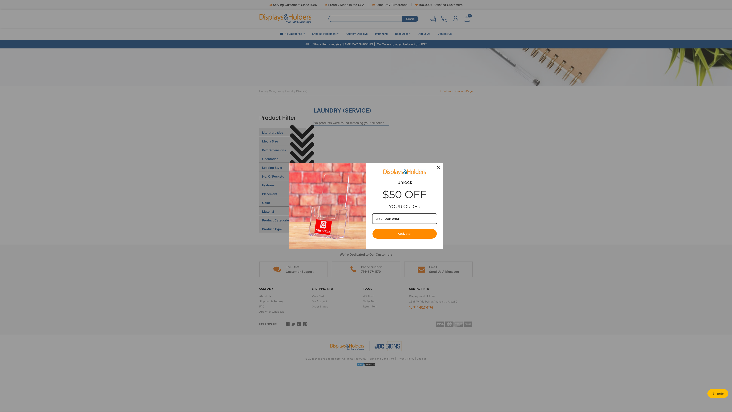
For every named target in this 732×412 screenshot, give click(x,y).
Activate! (405, 234)
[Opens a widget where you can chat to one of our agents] (717, 394)
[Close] (438, 167)
